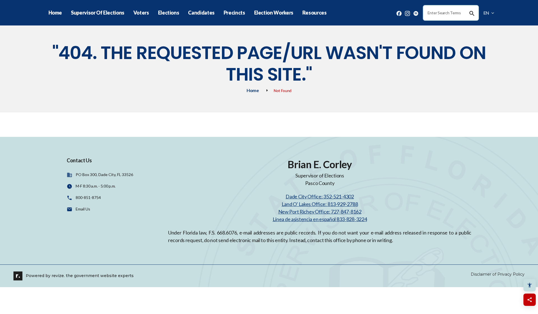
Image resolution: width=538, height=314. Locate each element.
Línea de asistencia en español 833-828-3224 (320, 219)
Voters (141, 13)
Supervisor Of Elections (97, 13)
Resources (314, 13)
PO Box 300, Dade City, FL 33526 (104, 174)
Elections (168, 13)
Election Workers (273, 13)
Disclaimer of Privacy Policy (498, 274)
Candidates (201, 13)
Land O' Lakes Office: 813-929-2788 (320, 204)
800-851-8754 (88, 197)
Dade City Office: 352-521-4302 (320, 196)
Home (55, 13)
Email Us (83, 209)
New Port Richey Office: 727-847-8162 (319, 211)
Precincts (234, 13)
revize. (58, 275)
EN (486, 12)
